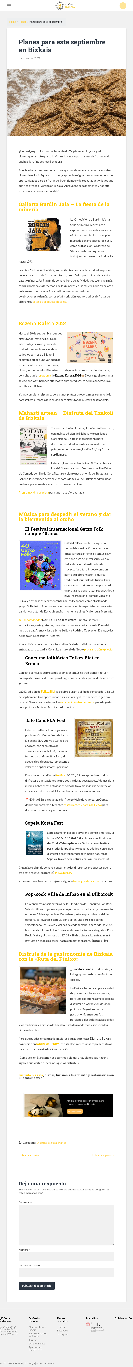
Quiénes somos (37, 1343)
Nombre (24, 1249)
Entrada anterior (29, 1155)
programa (45, 375)
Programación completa (34, 492)
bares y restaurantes (86, 881)
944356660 (10, 1331)
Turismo (33, 1339)
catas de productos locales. (50, 301)
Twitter (61, 1326)
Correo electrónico (30, 1265)
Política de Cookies (45, 1363)
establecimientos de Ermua (77, 702)
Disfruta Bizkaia (47, 1142)
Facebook (62, 1330)
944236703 (11, 1333)
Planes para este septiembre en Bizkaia (62, 45)
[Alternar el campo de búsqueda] (123, 5)
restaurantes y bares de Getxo (83, 805)
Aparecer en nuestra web (35, 1348)
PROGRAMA (63, 872)
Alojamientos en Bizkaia (37, 1328)
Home (12, 21)
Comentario (26, 1202)
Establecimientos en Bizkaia (38, 1335)
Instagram (62, 1334)
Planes (22, 21)
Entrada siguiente (103, 1155)
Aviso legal (30, 1363)
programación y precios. (99, 649)
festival (61, 775)
